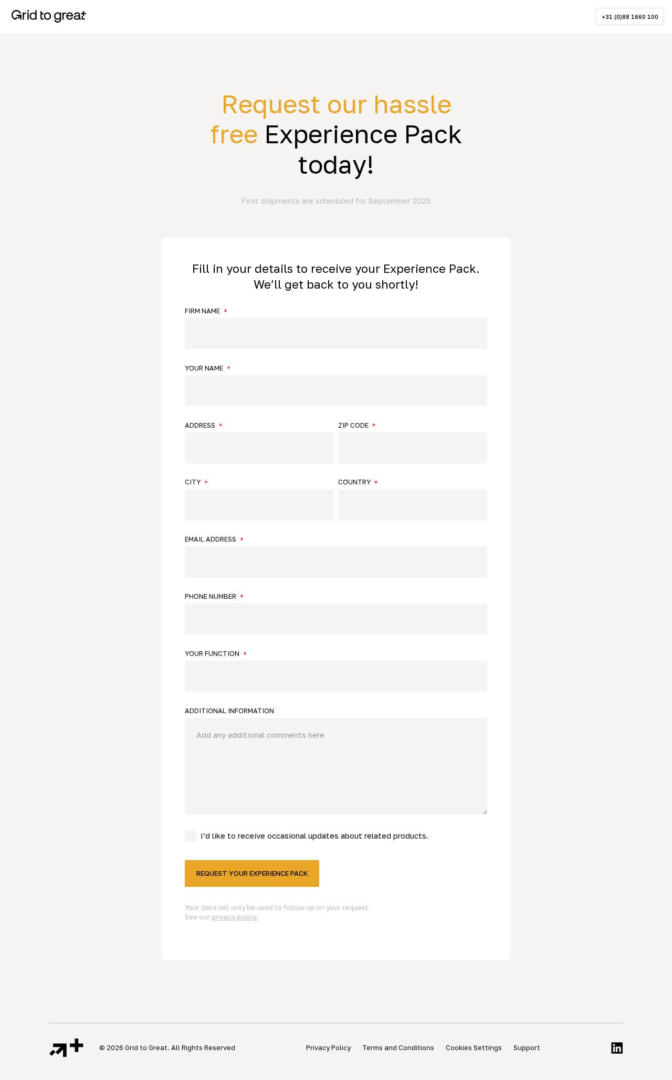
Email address (210, 539)
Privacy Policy (328, 1047)
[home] (49, 16)
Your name (204, 368)
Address (200, 425)
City (193, 482)
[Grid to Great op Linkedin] (617, 1048)
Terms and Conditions (398, 1047)
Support (526, 1047)
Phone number (210, 596)
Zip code (353, 425)
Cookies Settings (474, 1047)
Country (354, 482)
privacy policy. (235, 917)
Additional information (229, 710)
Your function (212, 653)
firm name (202, 311)
